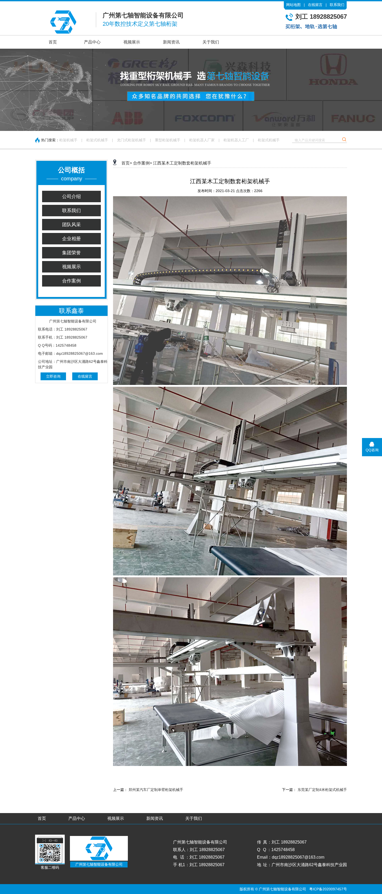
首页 (53, 42)
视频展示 (131, 42)
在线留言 (315, 5)
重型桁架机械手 (167, 140)
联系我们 (337, 5)
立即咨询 (53, 376)
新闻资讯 (171, 42)
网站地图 (293, 5)
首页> (126, 163)
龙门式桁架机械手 (131, 140)
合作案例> (142, 163)
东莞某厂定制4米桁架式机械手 (322, 790)
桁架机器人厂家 (202, 140)
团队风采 (71, 224)
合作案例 (71, 280)
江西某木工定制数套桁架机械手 (182, 163)
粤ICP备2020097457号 (328, 889)
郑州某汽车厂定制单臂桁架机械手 (156, 790)
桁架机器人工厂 (236, 140)
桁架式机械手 (97, 140)
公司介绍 (71, 196)
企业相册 (71, 238)
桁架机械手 (68, 140)
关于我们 (210, 42)
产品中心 (92, 42)
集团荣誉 (71, 252)
